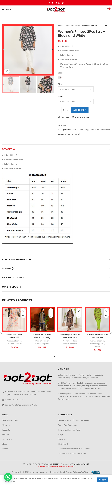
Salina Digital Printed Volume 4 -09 (70, 336)
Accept (102, 480)
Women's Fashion (72, 25)
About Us (6, 425)
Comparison (7, 439)
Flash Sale (73, 129)
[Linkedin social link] (56, 3)
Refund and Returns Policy (69, 430)
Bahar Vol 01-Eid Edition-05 (14, 336)
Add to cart (79, 110)
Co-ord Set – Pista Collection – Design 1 (42, 336)
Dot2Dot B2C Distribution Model (72, 453)
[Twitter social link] (52, 3)
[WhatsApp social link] (59, 3)
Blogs (4, 444)
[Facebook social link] (49, 3)
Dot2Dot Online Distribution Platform (74, 449)
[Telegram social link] (62, 3)
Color (60, 96)
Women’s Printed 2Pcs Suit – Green (97, 336)
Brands (61, 73)
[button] (23, 315)
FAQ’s (60, 434)
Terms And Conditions (67, 425)
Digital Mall (62, 439)
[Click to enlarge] (7, 71)
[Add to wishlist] (23, 310)
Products (6, 430)
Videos (5, 449)
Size (60, 84)
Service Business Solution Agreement (74, 420)
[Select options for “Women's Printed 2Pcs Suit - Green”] (106, 315)
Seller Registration (10, 420)
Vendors (5, 434)
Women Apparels (89, 25)
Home (60, 25)
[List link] (28, 399)
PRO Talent (63, 444)
